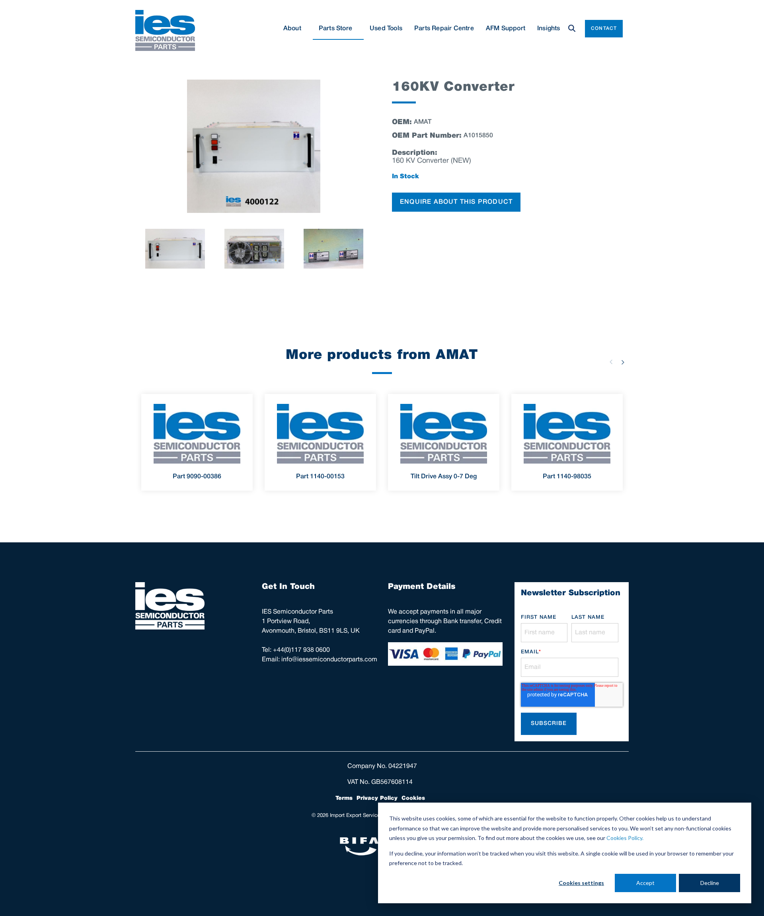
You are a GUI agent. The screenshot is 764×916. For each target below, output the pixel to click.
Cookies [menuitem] (413, 798)
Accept (645, 882)
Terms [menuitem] (344, 798)
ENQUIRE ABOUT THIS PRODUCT (456, 202)
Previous (611, 362)
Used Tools (386, 28)
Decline (709, 882)
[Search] (572, 28)
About (292, 28)
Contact (604, 28)
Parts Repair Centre (444, 28)
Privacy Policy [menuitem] (377, 798)
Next (623, 362)
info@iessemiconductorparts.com (329, 660)
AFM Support (505, 28)
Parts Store (335, 28)
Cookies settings (581, 882)
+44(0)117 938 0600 (301, 650)
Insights (548, 28)
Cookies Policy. (624, 837)
